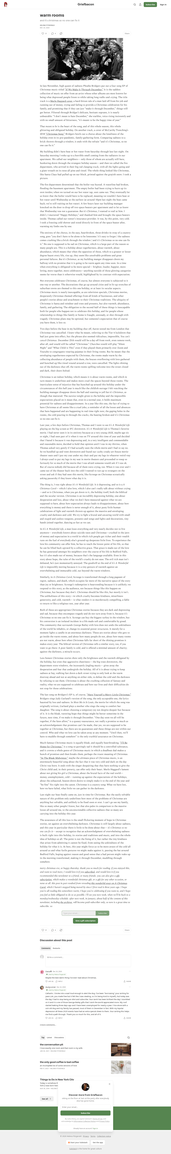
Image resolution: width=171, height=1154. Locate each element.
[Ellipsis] (130, 971)
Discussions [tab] (59, 1037)
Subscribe (150, 4)
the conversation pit (51, 1044)
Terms (93, 1136)
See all (45, 1099)
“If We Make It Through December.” (84, 89)
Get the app (98, 1142)
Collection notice (104, 1136)
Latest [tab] (49, 1037)
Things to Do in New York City (57, 1079)
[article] (85, 1049)
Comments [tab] (45, 948)
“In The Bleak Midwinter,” (54, 758)
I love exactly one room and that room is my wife (61, 1048)
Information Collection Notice (85, 1121)
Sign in (163, 4)
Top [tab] (42, 1037)
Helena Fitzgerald (47, 25)
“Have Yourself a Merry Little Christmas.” (109, 695)
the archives (66, 902)
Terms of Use (97, 1119)
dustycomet (50, 987)
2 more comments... (48, 1025)
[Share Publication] (140, 4)
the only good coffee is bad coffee (59, 1062)
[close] (110, 1084)
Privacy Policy (104, 1121)
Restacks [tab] (56, 948)
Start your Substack (79, 1142)
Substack (73, 1149)
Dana (47, 971)
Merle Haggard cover (61, 101)
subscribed (90, 872)
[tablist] (51, 948)
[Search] (134, 4)
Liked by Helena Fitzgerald (57, 974)
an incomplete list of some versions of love (58, 1065)
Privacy (86, 1136)
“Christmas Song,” (55, 134)
